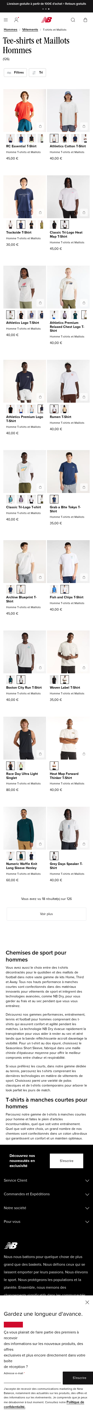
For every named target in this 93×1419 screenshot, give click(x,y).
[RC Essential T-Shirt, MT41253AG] (10, 138)
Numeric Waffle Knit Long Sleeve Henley (21, 866)
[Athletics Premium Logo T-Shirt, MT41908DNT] (42, 409)
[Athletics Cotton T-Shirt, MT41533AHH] (54, 138)
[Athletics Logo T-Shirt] (40, 303)
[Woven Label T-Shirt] (84, 667)
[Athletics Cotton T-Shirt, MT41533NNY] (75, 138)
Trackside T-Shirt (18, 232)
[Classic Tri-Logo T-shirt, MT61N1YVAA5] (21, 499)
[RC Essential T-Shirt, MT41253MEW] (42, 138)
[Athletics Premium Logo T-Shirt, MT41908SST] (21, 409)
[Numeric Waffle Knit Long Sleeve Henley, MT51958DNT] (31, 856)
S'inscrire (66, 1161)
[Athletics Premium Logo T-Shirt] (40, 397)
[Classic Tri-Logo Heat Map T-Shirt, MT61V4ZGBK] (54, 225)
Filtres (17, 72)
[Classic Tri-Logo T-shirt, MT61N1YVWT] (31, 499)
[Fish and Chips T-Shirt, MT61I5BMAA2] (54, 589)
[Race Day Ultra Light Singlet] (40, 754)
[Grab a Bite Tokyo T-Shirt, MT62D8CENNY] (54, 499)
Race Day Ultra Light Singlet (22, 776)
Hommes (10, 30)
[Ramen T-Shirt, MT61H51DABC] (64, 409)
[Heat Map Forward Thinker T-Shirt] (84, 754)
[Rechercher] (73, 20)
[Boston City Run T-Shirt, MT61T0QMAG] (21, 680)
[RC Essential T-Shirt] (40, 126)
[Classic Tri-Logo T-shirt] (40, 487)
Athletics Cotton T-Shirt (68, 146)
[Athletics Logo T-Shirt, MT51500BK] (21, 315)
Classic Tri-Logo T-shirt (23, 507)
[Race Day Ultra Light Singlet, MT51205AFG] (21, 766)
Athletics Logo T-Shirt (22, 323)
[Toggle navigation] (6, 20)
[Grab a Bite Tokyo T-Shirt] (84, 487)
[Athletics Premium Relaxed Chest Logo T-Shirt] (84, 303)
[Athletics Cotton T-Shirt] (84, 126)
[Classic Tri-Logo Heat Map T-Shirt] (84, 212)
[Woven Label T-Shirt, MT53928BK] (54, 680)
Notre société (15, 1208)
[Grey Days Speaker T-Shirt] (84, 844)
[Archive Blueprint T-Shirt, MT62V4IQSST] (21, 589)
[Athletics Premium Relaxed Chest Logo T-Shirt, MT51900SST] (54, 315)
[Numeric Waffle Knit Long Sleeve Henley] (40, 844)
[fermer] (87, 1302)
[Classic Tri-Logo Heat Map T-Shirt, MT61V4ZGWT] (64, 225)
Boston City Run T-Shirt (24, 688)
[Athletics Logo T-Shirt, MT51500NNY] (42, 315)
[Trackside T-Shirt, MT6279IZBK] (31, 225)
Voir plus (46, 914)
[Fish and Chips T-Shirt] (84, 577)
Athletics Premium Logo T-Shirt (24, 419)
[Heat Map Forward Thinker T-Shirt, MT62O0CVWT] (54, 766)
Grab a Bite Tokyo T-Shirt (65, 509)
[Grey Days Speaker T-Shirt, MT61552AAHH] (54, 856)
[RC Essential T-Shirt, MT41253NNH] (21, 138)
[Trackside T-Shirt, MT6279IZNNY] (21, 225)
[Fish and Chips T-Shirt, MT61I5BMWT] (64, 589)
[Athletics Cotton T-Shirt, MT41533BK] (64, 138)
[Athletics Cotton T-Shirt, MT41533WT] (85, 138)
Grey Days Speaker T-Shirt (66, 866)
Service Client (15, 1180)
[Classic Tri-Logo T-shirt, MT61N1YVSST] (42, 499)
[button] (16, 20)
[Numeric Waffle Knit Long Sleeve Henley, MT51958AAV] (21, 856)
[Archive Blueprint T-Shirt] (40, 577)
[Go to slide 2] (46, 9)
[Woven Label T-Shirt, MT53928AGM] (64, 680)
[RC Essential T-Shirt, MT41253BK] (31, 138)
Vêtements (30, 30)
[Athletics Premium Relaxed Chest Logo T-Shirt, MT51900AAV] (75, 315)
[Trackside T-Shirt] (40, 212)
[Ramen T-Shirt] (84, 397)
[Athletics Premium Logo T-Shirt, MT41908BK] (10, 409)
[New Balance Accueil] (46, 20)
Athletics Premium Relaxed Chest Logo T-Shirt (67, 327)
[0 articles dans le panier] (85, 19)
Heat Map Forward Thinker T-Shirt (64, 776)
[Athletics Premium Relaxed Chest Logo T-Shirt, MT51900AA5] (64, 315)
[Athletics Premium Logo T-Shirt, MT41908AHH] (31, 409)
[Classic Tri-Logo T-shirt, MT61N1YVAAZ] (10, 499)
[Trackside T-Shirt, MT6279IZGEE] (42, 225)
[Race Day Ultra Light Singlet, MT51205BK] (10, 766)
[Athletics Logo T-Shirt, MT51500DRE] (31, 315)
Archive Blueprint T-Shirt (21, 599)
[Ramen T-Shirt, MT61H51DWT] (54, 409)
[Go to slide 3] (49, 9)
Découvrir (79, 4)
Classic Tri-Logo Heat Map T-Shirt (66, 234)
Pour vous (12, 1221)
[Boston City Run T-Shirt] (40, 667)
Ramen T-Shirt (60, 417)
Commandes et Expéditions (27, 1194)
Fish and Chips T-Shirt (66, 597)
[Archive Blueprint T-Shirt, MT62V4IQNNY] (10, 589)
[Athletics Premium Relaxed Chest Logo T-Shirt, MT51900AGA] (85, 315)
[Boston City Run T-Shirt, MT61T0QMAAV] (10, 680)
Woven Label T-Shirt (65, 688)
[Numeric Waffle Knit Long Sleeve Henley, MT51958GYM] (10, 856)
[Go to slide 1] (43, 9)
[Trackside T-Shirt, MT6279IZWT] (10, 225)
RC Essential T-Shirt (21, 146)
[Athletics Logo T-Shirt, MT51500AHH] (10, 315)
